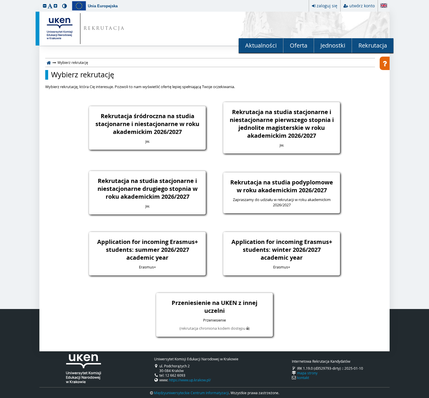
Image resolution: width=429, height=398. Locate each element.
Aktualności (261, 45)
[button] (44, 5)
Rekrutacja (372, 45)
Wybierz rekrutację (82, 74)
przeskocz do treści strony (1, 1)
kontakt (303, 377)
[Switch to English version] (384, 6)
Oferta (298, 45)
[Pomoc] (385, 63)
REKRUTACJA (104, 29)
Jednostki (332, 45)
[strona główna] (49, 62)
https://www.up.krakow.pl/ (190, 380)
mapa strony (307, 373)
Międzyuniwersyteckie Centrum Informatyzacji (191, 392)
